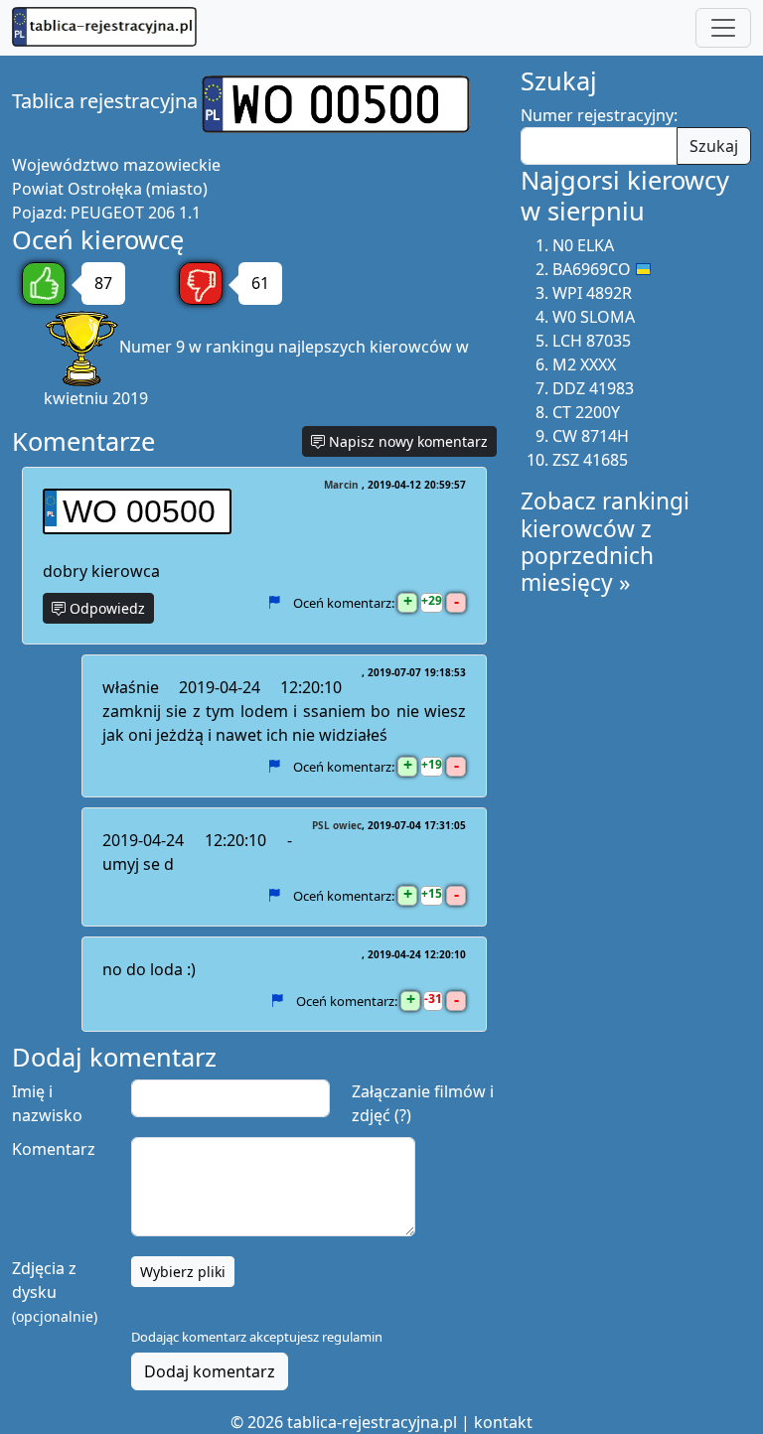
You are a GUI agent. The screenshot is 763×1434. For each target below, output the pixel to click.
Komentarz (53, 1149)
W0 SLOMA (593, 317)
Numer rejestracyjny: (599, 115)
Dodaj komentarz (209, 1371)
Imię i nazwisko (47, 1103)
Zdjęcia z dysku (54, 1291)
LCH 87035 (591, 341)
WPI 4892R (592, 293)
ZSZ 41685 (590, 460)
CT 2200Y (586, 412)
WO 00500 (139, 511)
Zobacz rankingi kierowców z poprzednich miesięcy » (605, 542)
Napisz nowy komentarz (406, 441)
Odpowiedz (105, 608)
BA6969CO (591, 269)
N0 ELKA (583, 245)
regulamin (352, 1337)
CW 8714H (590, 436)
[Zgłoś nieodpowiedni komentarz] (273, 602)
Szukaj (713, 146)
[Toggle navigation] (723, 28)
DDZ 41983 (593, 388)
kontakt (503, 1422)
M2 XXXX (584, 364)
